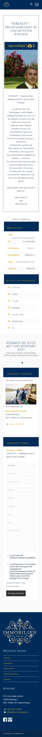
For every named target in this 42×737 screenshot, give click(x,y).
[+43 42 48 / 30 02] (4, 709)
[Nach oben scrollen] (37, 732)
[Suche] (30, 4)
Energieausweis (9, 668)
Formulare (7, 658)
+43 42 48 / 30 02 (16, 424)
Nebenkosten (8, 663)
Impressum (7, 679)
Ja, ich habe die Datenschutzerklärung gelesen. (23, 557)
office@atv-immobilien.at (17, 712)
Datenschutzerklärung (11, 674)
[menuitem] (30, 4)
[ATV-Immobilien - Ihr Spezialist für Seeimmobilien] (17, 4)
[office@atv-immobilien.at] (4, 712)
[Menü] (35, 4)
